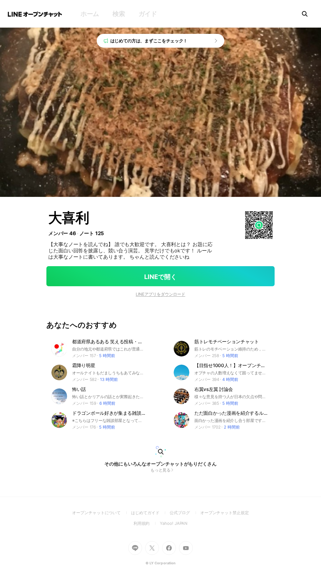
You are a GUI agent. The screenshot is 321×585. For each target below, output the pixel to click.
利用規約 (147, 523)
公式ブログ (185, 512)
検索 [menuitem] (119, 14)
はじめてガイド (150, 512)
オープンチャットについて (101, 512)
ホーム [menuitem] (90, 14)
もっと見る (160, 469)
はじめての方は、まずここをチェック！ (149, 40)
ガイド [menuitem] (148, 14)
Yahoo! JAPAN (173, 523)
